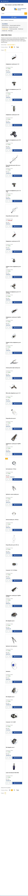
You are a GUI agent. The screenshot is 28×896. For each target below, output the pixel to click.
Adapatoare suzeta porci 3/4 (12, 114)
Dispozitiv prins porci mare (12, 216)
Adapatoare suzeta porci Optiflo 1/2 (13, 318)
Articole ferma (5, 27)
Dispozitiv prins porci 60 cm (12, 545)
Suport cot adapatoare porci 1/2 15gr (13, 191)
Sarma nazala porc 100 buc (12, 519)
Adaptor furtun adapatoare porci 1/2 (13, 267)
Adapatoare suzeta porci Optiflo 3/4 (13, 444)
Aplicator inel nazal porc (11, 646)
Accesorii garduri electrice (15, 25)
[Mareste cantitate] (11, 74)
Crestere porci (5, 28)
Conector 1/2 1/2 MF (11, 722)
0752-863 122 (5, 1)
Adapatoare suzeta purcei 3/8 (13, 241)
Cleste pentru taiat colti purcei (13, 367)
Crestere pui (20, 28)
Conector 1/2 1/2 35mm (11, 570)
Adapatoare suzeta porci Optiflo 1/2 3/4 (13, 596)
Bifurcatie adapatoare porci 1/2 (13, 393)
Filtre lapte (10, 30)
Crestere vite (4, 30)
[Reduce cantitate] (7, 74)
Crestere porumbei (13, 28)
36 (11, 47)
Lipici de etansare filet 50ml (12, 772)
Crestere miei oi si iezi (13, 27)
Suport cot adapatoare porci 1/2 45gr (13, 90)
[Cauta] (25, 13)
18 (9, 47)
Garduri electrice (5, 25)
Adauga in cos (18, 74)
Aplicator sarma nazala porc (12, 494)
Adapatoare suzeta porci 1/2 (12, 64)
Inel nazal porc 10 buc (11, 469)
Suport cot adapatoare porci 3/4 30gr (13, 140)
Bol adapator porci (10, 620)
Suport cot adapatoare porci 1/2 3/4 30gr (13, 292)
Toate (17, 47)
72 (14, 47)
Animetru (8, 671)
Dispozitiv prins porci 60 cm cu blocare (13, 166)
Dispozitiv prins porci (11, 418)
